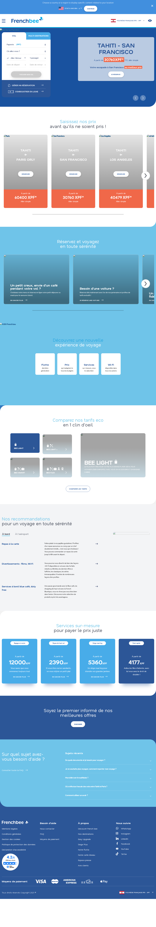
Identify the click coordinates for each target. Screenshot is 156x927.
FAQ (42, 834)
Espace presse (84, 860)
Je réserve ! (116, 74)
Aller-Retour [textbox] (16, 58)
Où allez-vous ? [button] (13, 51)
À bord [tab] (6, 533)
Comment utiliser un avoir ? (76, 795)
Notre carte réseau (86, 855)
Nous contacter (47, 828)
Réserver (26, 174)
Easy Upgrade (84, 839)
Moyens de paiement (49, 839)
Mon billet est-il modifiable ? (76, 778)
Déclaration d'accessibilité (14, 849)
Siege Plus (83, 844)
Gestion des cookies (11, 839)
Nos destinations (85, 834)
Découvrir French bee (87, 828)
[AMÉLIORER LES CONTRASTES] (150, 21)
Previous (135, 97)
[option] (19, 661)
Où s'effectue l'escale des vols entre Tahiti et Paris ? (86, 786)
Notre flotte (83, 849)
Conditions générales (11, 834)
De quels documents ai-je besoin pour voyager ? (85, 760)
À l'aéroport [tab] (22, 533)
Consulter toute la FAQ (12, 770)
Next (142, 97)
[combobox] (16, 57)
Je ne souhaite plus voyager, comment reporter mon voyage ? (90, 769)
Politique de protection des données (18, 844)
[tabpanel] (55, 570)
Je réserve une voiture (89, 300)
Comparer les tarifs (78, 489)
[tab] (14, 36)
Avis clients (83, 865)
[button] (26, 45)
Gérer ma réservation (23, 85)
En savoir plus (19, 677)
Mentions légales (10, 828)
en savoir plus (16, 300)
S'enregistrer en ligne (26, 91)
